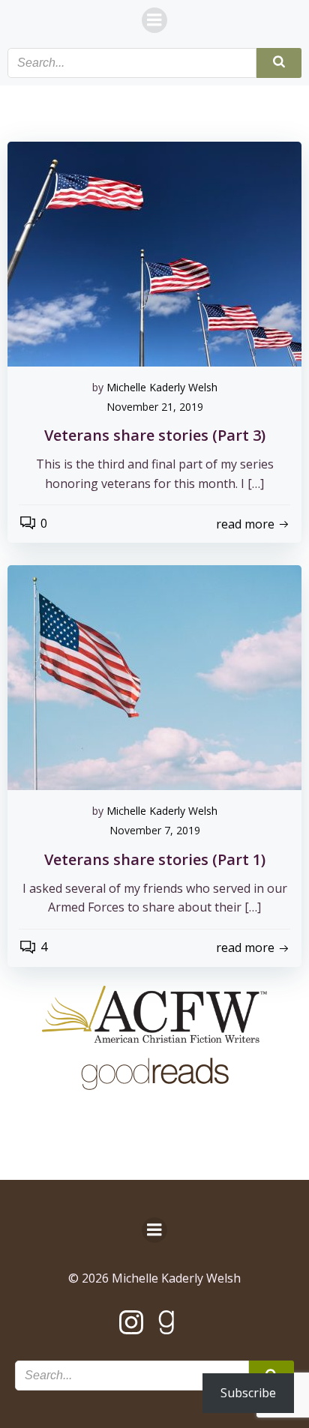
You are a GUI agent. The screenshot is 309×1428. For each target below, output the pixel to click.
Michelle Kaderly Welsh (162, 387)
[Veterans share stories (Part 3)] (155, 252)
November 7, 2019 (155, 830)
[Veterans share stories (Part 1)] (155, 677)
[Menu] (154, 20)
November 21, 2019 (154, 407)
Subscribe (248, 1393)
